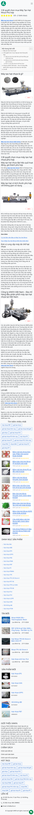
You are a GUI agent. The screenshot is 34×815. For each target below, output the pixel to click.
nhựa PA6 (5, 444)
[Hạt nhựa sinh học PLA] (6, 661)
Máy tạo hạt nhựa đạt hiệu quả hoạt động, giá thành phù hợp (17, 57)
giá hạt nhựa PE (24, 444)
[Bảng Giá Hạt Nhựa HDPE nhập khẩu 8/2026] (6, 513)
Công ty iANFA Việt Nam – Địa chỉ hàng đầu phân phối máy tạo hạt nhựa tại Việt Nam (15, 66)
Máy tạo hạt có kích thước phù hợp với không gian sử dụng (17, 61)
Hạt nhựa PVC (8, 595)
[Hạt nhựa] (3, 3)
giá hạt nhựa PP (7, 440)
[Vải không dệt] (6, 704)
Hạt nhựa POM (8, 609)
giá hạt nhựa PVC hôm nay (22, 440)
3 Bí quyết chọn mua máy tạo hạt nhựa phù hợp (15, 53)
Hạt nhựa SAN (8, 602)
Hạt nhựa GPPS (8, 554)
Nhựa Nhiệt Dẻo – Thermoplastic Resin (19, 618)
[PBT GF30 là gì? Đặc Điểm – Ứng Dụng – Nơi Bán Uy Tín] (6, 630)
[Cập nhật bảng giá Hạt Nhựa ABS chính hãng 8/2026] (6, 521)
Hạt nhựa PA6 (8, 558)
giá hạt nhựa (17, 425)
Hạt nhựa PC (7, 568)
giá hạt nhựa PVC (15, 433)
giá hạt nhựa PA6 (7, 779)
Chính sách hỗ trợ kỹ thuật (9, 758)
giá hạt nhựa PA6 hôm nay (23, 779)
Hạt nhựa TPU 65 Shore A (11, 578)
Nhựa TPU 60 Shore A (19, 649)
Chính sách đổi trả (6, 751)
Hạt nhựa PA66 (8, 561)
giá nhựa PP (6, 448)
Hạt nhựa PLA (8, 592)
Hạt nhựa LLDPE (9, 598)
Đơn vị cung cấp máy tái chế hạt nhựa (15, 63)
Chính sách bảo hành (7, 754)
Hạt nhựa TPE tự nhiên (11, 585)
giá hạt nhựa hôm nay (9, 429)
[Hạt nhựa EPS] (6, 676)
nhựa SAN (13, 444)
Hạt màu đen (8, 544)
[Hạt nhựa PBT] (6, 714)
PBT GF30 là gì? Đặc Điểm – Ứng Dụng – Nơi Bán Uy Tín (21, 629)
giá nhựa (5, 433)
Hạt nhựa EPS (8, 551)
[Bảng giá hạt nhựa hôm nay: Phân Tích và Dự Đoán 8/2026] (6, 454)
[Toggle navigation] (32, 3)
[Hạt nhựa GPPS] (6, 695)
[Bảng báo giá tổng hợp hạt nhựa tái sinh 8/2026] (6, 488)
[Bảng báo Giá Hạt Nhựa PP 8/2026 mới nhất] (6, 464)
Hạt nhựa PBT (6, 425)
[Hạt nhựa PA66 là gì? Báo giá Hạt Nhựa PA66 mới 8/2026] (6, 531)
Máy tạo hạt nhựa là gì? (9, 50)
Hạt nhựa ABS (8, 548)
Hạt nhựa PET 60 (9, 581)
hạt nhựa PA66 (6, 783)
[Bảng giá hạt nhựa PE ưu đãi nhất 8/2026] (6, 472)
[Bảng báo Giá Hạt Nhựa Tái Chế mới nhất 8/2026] (6, 505)
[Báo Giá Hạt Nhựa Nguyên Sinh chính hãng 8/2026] (6, 496)
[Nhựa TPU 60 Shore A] (6, 652)
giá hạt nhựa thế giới (24, 429)
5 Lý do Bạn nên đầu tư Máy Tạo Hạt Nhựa (14, 237)
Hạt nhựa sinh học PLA (20, 659)
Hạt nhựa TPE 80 (9, 588)
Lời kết (5, 69)
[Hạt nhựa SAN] (6, 685)
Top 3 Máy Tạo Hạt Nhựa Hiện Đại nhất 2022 (14, 241)
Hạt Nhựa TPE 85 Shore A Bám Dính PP (21, 640)
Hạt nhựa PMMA (9, 571)
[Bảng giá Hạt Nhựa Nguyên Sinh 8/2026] (6, 480)
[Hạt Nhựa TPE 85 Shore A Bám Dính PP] (6, 641)
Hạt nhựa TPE (8, 575)
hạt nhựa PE (24, 436)
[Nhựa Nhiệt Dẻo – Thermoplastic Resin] (6, 620)
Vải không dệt (8, 605)
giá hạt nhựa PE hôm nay (10, 436)
